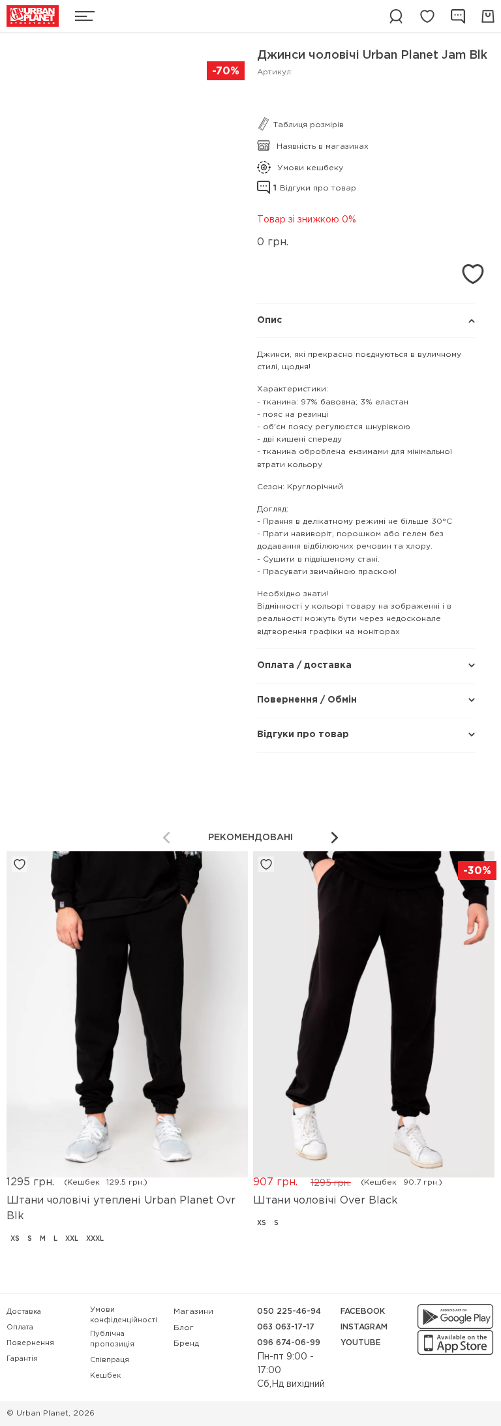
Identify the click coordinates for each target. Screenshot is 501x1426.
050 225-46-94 (289, 1311)
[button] (335, 837)
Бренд (186, 1343)
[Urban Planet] (33, 16)
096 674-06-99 (288, 1342)
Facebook (363, 1311)
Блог (184, 1327)
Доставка (24, 1312)
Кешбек (105, 1376)
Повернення (30, 1343)
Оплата (20, 1327)
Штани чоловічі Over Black (325, 1201)
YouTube (361, 1342)
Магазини (193, 1311)
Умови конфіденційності (123, 1315)
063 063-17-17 (285, 1327)
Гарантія (22, 1359)
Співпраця (109, 1360)
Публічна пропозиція (112, 1339)
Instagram (364, 1327)
